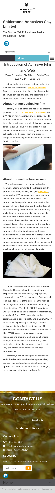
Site (38, 79)
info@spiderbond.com (23, 446)
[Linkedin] (6, 43)
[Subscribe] (28, 468)
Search (49, 51)
